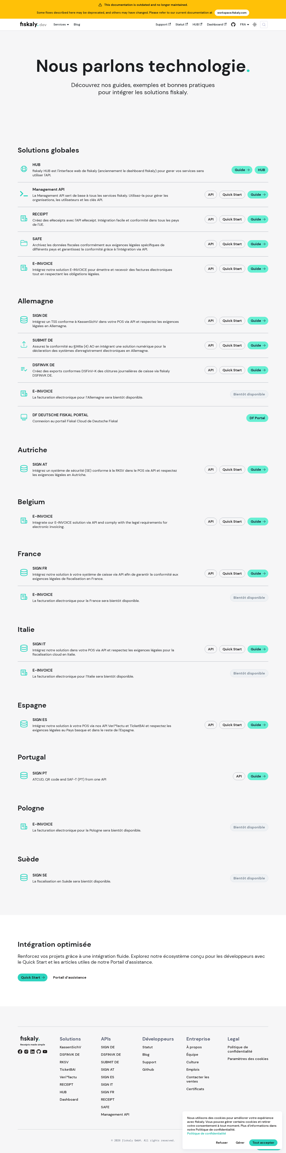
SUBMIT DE (110, 1062)
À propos (194, 1047)
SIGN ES (107, 1077)
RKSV (64, 1062)
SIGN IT (107, 1084)
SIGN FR (107, 1092)
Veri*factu (68, 1077)
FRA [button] (243, 24)
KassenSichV (70, 1047)
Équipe (192, 1054)
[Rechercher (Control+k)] (264, 24)
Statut (179, 24)
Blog (77, 24)
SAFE (105, 1107)
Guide (240, 170)
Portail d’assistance (69, 977)
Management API (115, 1114)
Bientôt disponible (249, 394)
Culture (192, 1062)
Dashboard (215, 24)
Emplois (192, 1069)
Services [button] (60, 24)
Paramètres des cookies (248, 1059)
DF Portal (257, 418)
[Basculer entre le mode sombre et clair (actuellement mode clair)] (255, 24)
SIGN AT (107, 1069)
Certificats (195, 1089)
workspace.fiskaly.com (232, 12)
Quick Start (232, 194)
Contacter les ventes (197, 1079)
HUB (196, 24)
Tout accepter (263, 1143)
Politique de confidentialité (240, 1049)
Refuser (222, 1143)
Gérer (240, 1143)
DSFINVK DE (70, 1054)
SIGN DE (108, 1047)
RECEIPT (66, 1084)
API (211, 194)
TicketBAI (67, 1069)
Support (161, 24)
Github (148, 1069)
